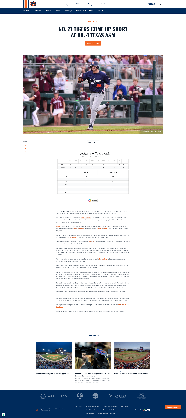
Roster (48, 11)
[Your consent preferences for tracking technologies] (3, 414)
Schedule (38, 11)
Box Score (91, 142)
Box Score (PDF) (94, 44)
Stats (91, 11)
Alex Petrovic (122, 305)
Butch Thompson (86, 218)
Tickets (103, 4)
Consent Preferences (92, 406)
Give (113, 4)
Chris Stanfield (72, 237)
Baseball (38, 371)
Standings (68, 11)
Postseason (80, 11)
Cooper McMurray (78, 228)
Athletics (79, 4)
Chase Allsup (103, 259)
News (58, 11)
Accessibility (90, 413)
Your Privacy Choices (92, 410)
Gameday (91, 4)
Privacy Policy (77, 406)
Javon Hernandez (102, 228)
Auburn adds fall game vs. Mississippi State (52, 374)
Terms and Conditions (110, 406)
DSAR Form (124, 406)
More (99, 11)
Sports (68, 4)
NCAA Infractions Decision (106, 413)
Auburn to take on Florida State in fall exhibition (131, 374)
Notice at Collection (109, 410)
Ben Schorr (59, 307)
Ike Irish (58, 226)
